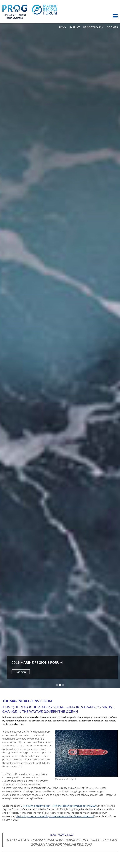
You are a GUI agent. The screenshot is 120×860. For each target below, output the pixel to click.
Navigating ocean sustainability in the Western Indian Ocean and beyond (55, 816)
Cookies (112, 27)
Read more (20, 671)
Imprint (74, 27)
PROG (62, 27)
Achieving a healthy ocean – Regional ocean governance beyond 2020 (60, 805)
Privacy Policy (93, 27)
